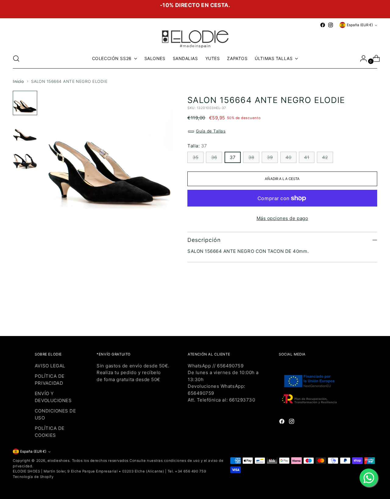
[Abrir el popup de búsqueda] (16, 58)
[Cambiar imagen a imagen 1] (25, 103)
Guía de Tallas (210, 131)
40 (288, 157)
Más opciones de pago (282, 218)
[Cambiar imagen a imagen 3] (25, 159)
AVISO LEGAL (50, 366)
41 (306, 157)
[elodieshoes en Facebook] (322, 25)
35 (195, 157)
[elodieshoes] (195, 38)
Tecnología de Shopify (33, 477)
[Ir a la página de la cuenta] (361, 58)
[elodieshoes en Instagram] (330, 25)
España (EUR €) (360, 25)
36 (214, 157)
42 (325, 157)
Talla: (197, 146)
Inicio (18, 81)
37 (233, 157)
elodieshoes (59, 460)
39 (270, 157)
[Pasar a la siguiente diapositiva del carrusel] (372, 315)
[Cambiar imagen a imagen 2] (25, 131)
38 (251, 157)
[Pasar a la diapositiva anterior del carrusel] (358, 315)
